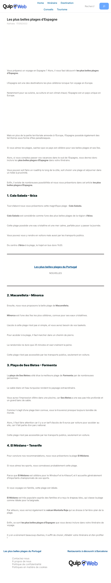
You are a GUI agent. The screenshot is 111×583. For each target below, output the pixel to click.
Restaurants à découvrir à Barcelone (87, 551)
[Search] (104, 6)
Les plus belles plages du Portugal (22, 551)
